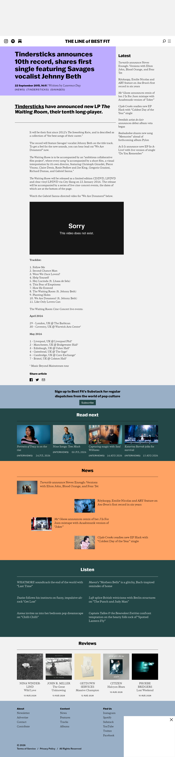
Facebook (108, 735)
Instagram (109, 713)
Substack (108, 722)
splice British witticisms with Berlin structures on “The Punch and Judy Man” (122, 600)
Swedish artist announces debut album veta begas (135, 123)
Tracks (64, 722)
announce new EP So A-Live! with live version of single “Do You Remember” (136, 150)
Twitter (107, 731)
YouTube (108, 726)
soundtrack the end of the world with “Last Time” (50, 584)
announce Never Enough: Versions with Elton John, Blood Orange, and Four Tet (136, 68)
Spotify (107, 717)
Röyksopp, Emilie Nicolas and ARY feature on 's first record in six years (136, 83)
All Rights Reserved (70, 748)
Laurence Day (72, 86)
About (20, 708)
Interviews (25, 455)
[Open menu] (169, 41)
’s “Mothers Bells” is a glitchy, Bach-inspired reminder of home (121, 584)
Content (65, 708)
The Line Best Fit (87, 41)
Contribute (23, 726)
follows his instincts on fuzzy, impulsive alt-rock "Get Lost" (50, 600)
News (20, 89)
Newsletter (23, 713)
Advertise (22, 717)
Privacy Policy (47, 748)
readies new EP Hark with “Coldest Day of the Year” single (136, 110)
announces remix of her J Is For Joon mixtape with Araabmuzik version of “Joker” (136, 96)
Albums (64, 726)
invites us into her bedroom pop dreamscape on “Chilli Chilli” (50, 615)
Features (65, 717)
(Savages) (57, 90)
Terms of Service (26, 748)
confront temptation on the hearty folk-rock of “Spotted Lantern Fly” (120, 617)
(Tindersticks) (38, 90)
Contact (21, 722)
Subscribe (87, 402)
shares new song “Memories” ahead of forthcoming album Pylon (135, 137)
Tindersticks (29, 106)
